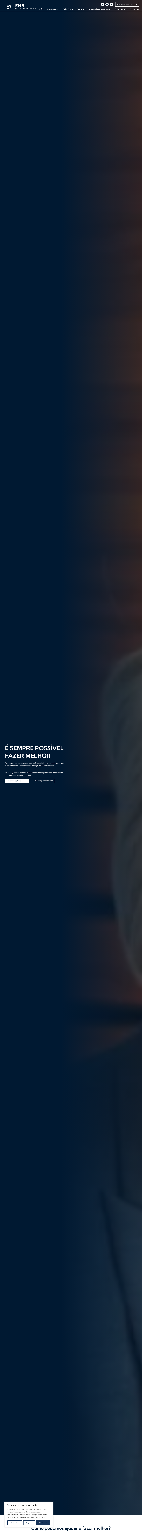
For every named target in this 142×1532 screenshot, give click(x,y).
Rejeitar (29, 1523)
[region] (28, 1515)
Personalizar (15, 1523)
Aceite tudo (43, 1523)
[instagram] (107, 4)
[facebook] (102, 4)
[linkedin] (111, 4)
